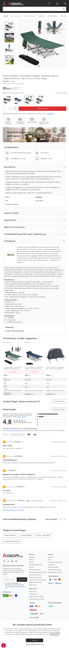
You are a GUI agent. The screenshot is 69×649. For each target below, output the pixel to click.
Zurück (6, 16)
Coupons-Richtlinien (35, 577)
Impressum (51, 564)
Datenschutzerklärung (55, 562)
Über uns (51, 557)
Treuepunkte (33, 594)
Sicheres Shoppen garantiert (38, 572)
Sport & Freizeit (16, 16)
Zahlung (31, 557)
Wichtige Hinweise (34, 569)
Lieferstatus (32, 591)
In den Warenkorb (42, 108)
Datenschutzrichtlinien (18, 586)
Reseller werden (53, 567)
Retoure (31, 559)
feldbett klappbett (10, 535)
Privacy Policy (55, 634)
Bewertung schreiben (59, 409)
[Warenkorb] (65, 3)
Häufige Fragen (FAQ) (35, 564)
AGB (6, 586)
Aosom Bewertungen (54, 569)
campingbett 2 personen (12, 541)
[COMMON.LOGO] (16, 3)
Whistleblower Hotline (55, 572)
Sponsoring (32, 585)
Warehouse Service (35, 575)
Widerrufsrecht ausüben (36, 596)
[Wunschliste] (49, 3)
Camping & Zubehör (29, 16)
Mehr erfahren (22, 417)
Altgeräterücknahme (35, 582)
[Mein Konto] (57, 4)
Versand (31, 567)
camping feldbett (26, 535)
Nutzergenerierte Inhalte (36, 599)
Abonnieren (22, 579)
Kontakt (31, 562)
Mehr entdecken (51, 519)
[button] (34, 167)
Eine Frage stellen (59, 401)
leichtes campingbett (43, 535)
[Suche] (64, 9)
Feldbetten (41, 16)
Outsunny (39, 197)
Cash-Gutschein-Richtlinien (37, 580)
